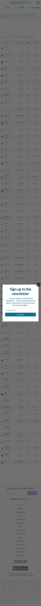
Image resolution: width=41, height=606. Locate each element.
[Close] (38, 285)
